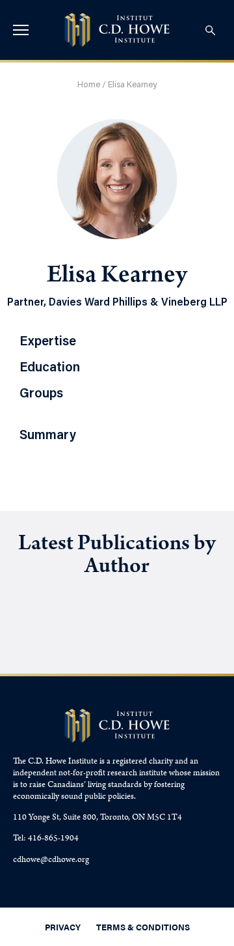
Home (88, 85)
